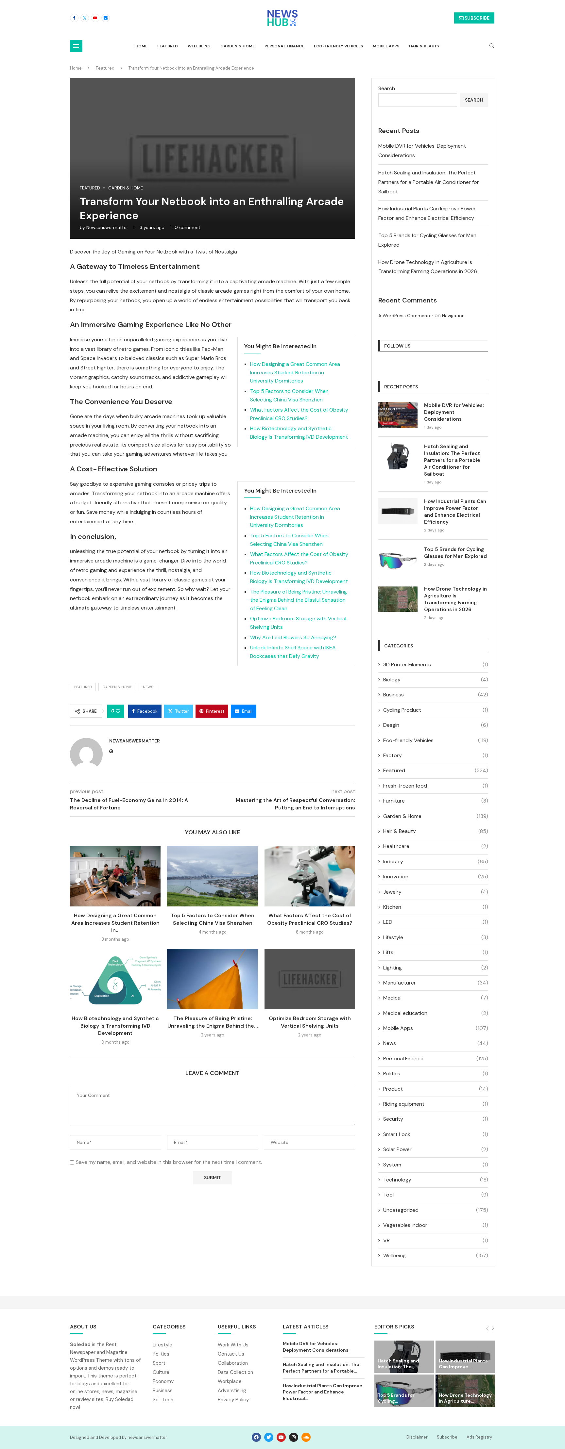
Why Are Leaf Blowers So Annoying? (293, 637)
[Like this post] (118, 711)
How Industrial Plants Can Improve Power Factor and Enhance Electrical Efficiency (455, 511)
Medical (435, 997)
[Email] (105, 18)
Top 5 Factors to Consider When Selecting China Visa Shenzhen (212, 919)
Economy (163, 1381)
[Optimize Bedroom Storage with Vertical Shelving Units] (310, 979)
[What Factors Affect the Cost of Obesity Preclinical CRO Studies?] (310, 876)
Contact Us (231, 1354)
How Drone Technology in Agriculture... (465, 1398)
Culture (161, 1372)
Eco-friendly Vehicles (338, 46)
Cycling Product (435, 710)
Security (435, 1118)
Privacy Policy (233, 1399)
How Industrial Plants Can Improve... (463, 1364)
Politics (435, 1073)
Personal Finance (284, 46)
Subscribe (447, 1437)
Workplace (230, 1381)
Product (435, 1088)
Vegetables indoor (435, 1225)
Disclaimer (417, 1437)
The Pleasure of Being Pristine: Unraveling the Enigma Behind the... (212, 1022)
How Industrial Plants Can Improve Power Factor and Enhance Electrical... (322, 1392)
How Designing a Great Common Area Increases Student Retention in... (115, 923)
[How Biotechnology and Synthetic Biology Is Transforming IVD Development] (115, 979)
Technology (435, 1179)
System (435, 1164)
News (435, 1043)
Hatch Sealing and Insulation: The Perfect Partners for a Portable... (321, 1367)
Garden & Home (237, 46)
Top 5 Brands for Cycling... (396, 1398)
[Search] (491, 46)
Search (386, 88)
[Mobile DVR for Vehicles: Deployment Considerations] (398, 415)
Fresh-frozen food (435, 785)
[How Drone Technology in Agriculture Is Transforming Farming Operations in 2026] (398, 599)
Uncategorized (435, 1210)
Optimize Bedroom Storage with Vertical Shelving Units (310, 1022)
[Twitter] (84, 18)
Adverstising (232, 1390)
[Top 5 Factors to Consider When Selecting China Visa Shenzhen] (212, 876)
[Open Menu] (76, 46)
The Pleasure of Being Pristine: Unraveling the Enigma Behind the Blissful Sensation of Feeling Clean (298, 600)
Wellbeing (199, 46)
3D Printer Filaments (435, 664)
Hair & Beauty (424, 46)
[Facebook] (74, 18)
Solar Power (435, 1149)
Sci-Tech (163, 1399)
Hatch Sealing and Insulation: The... (398, 1364)
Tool (435, 1194)
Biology (435, 679)
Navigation (453, 315)
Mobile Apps (386, 46)
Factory (435, 755)
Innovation (435, 876)
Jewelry (435, 891)
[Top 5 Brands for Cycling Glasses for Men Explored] (398, 559)
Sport (159, 1363)
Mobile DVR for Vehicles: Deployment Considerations (454, 412)
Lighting (435, 967)
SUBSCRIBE (476, 18)
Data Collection (235, 1372)
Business (435, 694)
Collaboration (233, 1363)
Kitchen (435, 907)
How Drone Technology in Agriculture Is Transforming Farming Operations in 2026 (455, 599)
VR (435, 1240)
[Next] (493, 1328)
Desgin (435, 725)
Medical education (435, 1013)
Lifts (435, 952)
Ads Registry (479, 1437)
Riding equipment (435, 1103)
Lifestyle (435, 937)
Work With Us (233, 1345)
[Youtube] (95, 18)
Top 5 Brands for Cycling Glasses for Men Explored (455, 553)
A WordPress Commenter (405, 315)
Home (141, 46)
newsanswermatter (107, 227)
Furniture (435, 800)
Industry (435, 861)
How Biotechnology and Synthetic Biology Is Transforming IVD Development (115, 1025)
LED (435, 922)
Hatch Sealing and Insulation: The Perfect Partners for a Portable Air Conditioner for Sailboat (428, 182)
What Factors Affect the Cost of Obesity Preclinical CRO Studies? (309, 919)
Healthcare (435, 846)
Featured (167, 46)
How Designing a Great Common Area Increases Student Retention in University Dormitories (295, 372)
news (148, 687)
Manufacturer (435, 982)
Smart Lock (435, 1134)
